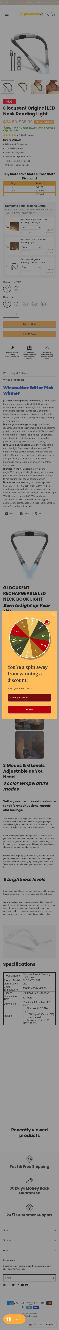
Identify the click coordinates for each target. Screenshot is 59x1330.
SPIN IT (29, 709)
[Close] (53, 614)
